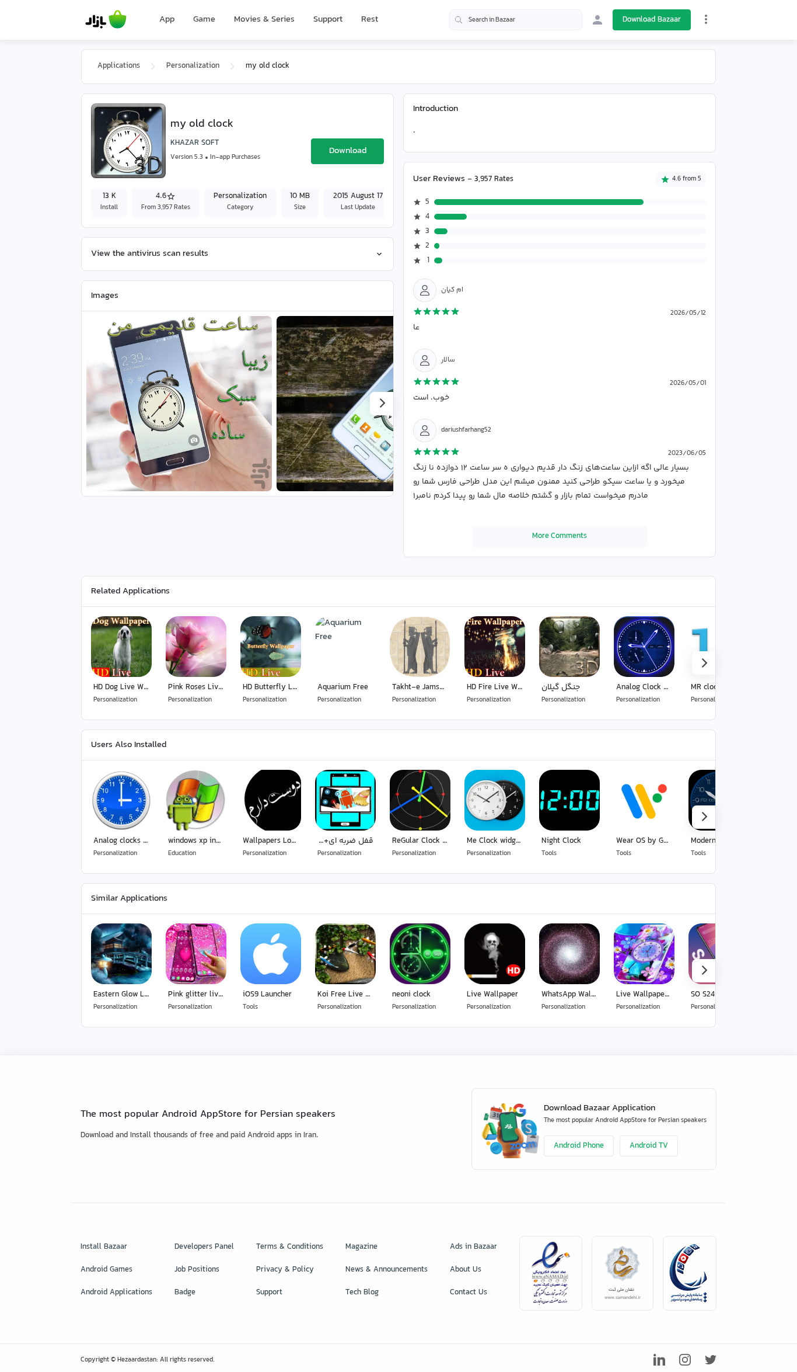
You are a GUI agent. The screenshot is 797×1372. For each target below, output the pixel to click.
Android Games (106, 1269)
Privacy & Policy (285, 1269)
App (166, 20)
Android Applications (116, 1292)
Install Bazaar (104, 1247)
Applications (118, 66)
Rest (369, 20)
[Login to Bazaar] (597, 19)
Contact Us (468, 1292)
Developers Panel (204, 1247)
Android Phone (579, 1146)
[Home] (106, 20)
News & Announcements (386, 1269)
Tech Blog (362, 1292)
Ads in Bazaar (473, 1247)
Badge (184, 1292)
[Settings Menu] (705, 19)
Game (204, 20)
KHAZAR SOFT (194, 143)
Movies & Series (264, 19)
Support (327, 19)
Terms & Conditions (289, 1247)
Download (347, 151)
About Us (465, 1269)
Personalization (192, 66)
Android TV (649, 1146)
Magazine (361, 1247)
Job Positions (196, 1269)
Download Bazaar (652, 19)
